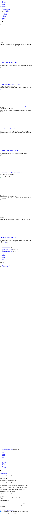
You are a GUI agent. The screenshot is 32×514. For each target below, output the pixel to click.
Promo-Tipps (3, 258)
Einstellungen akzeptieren (3, 510)
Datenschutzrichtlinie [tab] (2, 506)
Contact (2, 5)
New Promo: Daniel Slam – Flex (6, 247)
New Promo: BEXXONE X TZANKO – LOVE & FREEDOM (10, 84)
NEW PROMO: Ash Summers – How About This (8, 237)
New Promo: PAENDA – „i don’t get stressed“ (7, 128)
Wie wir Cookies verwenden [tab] (3, 478)
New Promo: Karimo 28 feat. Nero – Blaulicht (7, 251)
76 (7, 242)
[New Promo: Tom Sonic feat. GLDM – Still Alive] (9, 199)
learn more (2, 473)
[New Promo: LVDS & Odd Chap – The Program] (9, 24)
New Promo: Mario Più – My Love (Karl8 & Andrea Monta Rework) (11, 172)
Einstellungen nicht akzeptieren (10, 510)
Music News (3, 256)
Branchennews (3, 255)
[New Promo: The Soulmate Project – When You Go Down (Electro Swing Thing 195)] (9, 89)
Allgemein (3, 254)
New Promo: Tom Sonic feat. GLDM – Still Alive (8, 215)
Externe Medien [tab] (2, 501)
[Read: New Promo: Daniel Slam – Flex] (2, 269)
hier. (4, 509)
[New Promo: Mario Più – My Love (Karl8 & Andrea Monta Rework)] (9, 155)
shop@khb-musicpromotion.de (6, 265)
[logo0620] (3, 6)
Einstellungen (5, 473)
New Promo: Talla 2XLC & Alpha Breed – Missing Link (9, 150)
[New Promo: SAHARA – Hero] (9, 177)
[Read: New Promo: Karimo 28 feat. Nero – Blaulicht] (2, 250)
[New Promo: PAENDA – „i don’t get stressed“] (9, 112)
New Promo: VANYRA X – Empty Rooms (7, 249)
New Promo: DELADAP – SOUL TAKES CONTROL (8, 62)
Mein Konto (3, 4)
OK (0, 473)
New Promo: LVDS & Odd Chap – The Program (8, 40)
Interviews (3, 453)
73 (5, 242)
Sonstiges (3, 259)
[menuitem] (17, 4)
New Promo (3, 257)
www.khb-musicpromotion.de (5, 266)
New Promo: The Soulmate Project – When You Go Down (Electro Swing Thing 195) (13, 106)
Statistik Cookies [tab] (2, 496)
